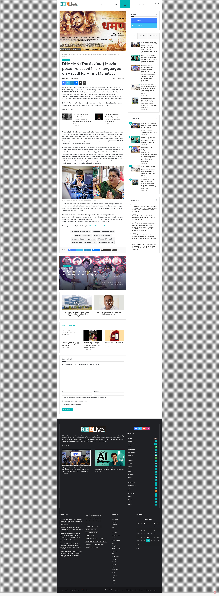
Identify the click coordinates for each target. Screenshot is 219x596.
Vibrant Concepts (95, 547)
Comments (153, 36)
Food (129, 480)
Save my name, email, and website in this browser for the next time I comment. (85, 397)
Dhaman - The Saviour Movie (104, 231)
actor (87, 515)
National (130, 463)
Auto (138, 4)
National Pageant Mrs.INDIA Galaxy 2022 (96, 541)
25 (141, 540)
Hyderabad (88, 523)
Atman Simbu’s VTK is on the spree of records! (114, 343)
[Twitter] (68, 83)
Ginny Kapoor (96, 521)
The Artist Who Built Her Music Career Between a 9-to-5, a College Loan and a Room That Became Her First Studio (82, 119)
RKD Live (65, 78)
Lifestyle (115, 4)
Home (65, 54)
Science (130, 466)
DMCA (136, 590)
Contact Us (142, 590)
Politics (130, 504)
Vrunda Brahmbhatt (106, 243)
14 (151, 533)
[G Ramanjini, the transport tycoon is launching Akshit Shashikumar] (71, 335)
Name (64, 385)
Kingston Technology (91, 529)
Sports (129, 471)
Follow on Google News (152, 590)
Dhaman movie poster (83, 235)
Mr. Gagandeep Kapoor (91, 532)
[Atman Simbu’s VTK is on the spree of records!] (114, 335)
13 (148, 533)
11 (141, 533)
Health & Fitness (132, 444)
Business (100, 4)
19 (144, 537)
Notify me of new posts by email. (72, 404)
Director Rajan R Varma (102, 235)
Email (64, 391)
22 (154, 537)
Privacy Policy (129, 590)
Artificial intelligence (96, 515)
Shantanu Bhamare (98, 544)
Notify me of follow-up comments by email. (75, 401)
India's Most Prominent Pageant (93, 526)
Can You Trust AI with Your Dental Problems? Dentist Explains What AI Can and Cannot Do (71, 529)
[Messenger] (76, 83)
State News (131, 469)
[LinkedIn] (72, 83)
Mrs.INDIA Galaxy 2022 (91, 538)
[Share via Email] (80, 83)
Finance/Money (132, 485)
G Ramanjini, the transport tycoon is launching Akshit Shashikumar (70, 344)
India (88, 4)
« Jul (137, 548)
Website (96, 391)
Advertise (122, 590)
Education (108, 4)
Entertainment (125, 4)
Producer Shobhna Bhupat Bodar (84, 239)
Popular (142, 36)
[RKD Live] (68, 4)
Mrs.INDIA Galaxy (90, 535)
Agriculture (131, 493)
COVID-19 (88, 518)
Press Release (131, 482)
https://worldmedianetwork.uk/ (98, 226)
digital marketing (97, 518)
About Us (116, 590)
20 (148, 537)
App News (130, 499)
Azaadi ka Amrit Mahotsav (81, 231)
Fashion (130, 477)
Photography (131, 449)
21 (151, 537)
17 (138, 537)
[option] (92, 273)
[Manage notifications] (215, 592)
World (94, 4)
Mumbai (101, 538)
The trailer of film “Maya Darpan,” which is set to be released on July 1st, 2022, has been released (92, 345)
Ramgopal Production (106, 239)
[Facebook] (64, 83)
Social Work (131, 474)
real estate (88, 544)
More (143, 4)
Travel (129, 447)
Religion (130, 496)
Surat (87, 547)
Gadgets (130, 460)
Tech (132, 4)
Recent (133, 36)
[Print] (84, 83)
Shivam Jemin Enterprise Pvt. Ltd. (84, 243)
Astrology (130, 501)
